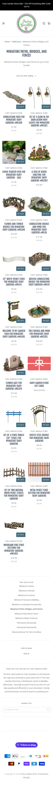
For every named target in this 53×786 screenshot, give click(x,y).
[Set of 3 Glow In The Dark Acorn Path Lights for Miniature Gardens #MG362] (39, 97)
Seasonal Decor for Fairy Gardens (26, 632)
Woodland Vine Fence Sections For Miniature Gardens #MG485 (14, 549)
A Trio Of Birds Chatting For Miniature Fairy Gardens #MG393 (39, 176)
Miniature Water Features (26, 618)
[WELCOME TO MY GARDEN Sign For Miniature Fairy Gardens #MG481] (13, 311)
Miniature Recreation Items (26, 614)
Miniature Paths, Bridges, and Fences (26, 609)
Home (7, 42)
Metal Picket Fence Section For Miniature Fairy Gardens (39, 493)
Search (26, 653)
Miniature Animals (26, 591)
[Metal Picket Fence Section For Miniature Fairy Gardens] (39, 470)
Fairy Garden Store (13, 113)
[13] (13, 259)
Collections (16, 42)
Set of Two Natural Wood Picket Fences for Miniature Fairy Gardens (14, 494)
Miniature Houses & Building (26, 600)
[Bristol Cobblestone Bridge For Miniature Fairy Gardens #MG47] (39, 259)
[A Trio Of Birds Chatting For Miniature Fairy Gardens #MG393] (39, 152)
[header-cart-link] (48, 23)
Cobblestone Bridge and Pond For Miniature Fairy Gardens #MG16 (39, 228)
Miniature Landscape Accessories (26, 604)
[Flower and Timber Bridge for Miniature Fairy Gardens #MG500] (13, 204)
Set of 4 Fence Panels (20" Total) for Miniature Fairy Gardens (13, 439)
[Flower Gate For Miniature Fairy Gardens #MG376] (13, 363)
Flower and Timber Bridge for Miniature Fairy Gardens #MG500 (14, 226)
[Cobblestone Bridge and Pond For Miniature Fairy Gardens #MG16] (39, 204)
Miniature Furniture (26, 595)
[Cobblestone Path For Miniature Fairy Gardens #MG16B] (13, 97)
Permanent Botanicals (26, 623)
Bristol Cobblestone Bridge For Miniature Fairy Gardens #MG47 (39, 281)
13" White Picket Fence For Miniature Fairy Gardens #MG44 (14, 281)
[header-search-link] (43, 23)
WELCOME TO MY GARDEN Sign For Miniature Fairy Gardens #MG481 (14, 333)
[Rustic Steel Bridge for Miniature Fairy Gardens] (39, 415)
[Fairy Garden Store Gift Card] (39, 363)
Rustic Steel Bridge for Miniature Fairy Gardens (39, 438)
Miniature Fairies (26, 586)
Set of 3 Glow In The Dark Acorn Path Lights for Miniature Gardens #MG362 (39, 121)
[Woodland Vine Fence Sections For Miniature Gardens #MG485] (13, 525)
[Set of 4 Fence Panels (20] (13, 415)
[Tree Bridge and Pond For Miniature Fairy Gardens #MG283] (39, 311)
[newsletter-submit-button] (48, 710)
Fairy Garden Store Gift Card (39, 384)
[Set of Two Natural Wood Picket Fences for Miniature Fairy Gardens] (13, 470)
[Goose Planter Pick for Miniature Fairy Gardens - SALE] (13, 152)
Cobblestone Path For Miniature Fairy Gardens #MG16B (14, 119)
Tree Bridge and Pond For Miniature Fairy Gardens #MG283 (39, 333)
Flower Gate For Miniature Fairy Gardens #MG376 (14, 385)
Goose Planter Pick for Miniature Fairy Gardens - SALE (13, 174)
